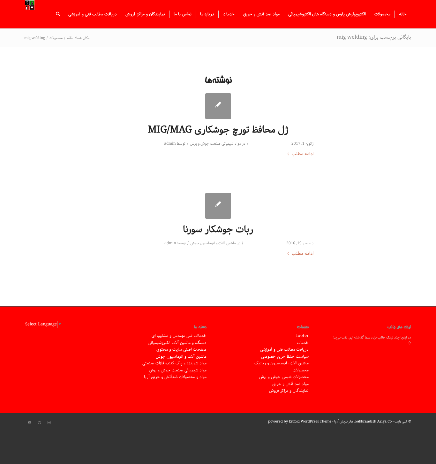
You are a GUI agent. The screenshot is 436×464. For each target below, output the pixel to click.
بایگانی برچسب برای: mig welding (374, 37)
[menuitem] (403, 14)
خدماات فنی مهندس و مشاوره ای (179, 335)
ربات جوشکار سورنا (218, 229)
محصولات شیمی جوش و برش (284, 377)
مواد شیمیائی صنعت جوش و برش (215, 143)
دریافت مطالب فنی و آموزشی (284, 349)
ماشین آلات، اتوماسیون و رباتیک (281, 363)
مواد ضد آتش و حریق (290, 384)
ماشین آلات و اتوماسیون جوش (213, 243)
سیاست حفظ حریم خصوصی (285, 356)
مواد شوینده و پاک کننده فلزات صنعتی (174, 363)
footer (302, 335)
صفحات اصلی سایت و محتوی (181, 349)
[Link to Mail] (29, 423)
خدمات (303, 342)
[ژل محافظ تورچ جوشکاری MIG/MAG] (218, 106)
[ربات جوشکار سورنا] (218, 206)
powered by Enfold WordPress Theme (299, 421)
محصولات (301, 370)
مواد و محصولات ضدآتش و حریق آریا (175, 377)
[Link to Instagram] (49, 423)
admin (170, 143)
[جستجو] (58, 14)
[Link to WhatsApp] (39, 423)
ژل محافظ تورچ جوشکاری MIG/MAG (218, 130)
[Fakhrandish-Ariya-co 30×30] (29, 14)
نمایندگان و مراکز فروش (289, 390)
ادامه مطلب (302, 154)
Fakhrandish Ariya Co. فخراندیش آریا (363, 421)
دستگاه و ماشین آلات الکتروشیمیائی (177, 342)
